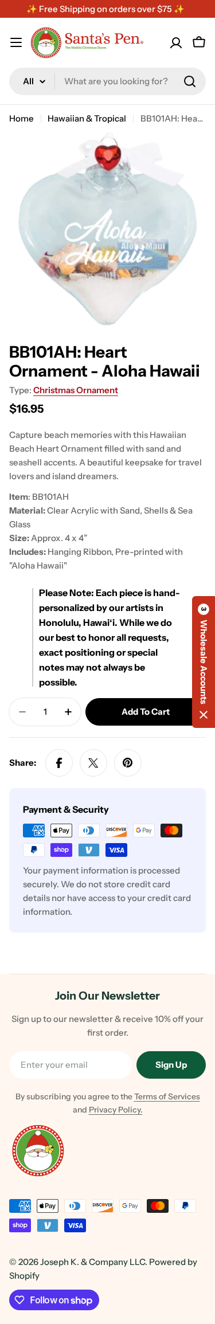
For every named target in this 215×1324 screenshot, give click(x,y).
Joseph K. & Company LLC (92, 1261)
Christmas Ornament (75, 390)
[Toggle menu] (16, 42)
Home (21, 118)
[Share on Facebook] (59, 763)
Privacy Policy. (116, 1109)
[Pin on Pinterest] (128, 763)
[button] (203, 662)
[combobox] (107, 81)
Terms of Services (167, 1096)
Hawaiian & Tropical (87, 118)
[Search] (190, 81)
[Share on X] (93, 763)
